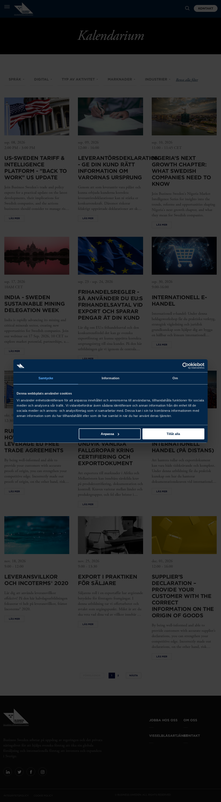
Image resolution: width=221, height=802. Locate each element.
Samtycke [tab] (45, 378)
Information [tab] (110, 378)
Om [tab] (175, 378)
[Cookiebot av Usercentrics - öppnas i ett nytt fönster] (185, 365)
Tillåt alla (173, 434)
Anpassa (107, 434)
